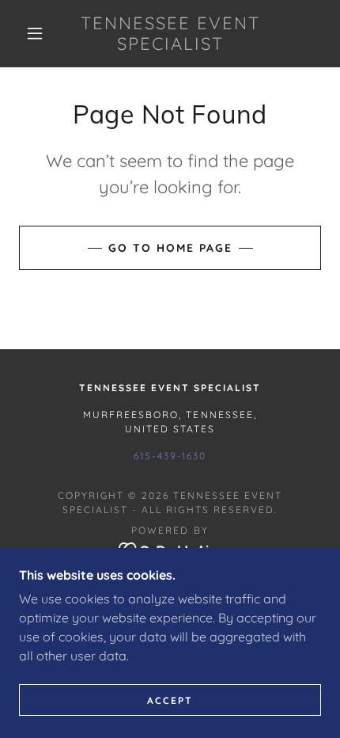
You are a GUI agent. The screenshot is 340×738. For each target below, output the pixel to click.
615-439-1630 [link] (170, 456)
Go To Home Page (170, 248)
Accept (170, 700)
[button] (35, 33)
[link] (171, 34)
